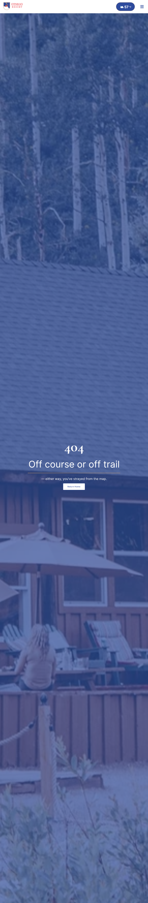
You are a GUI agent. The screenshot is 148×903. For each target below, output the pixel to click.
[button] (142, 6)
